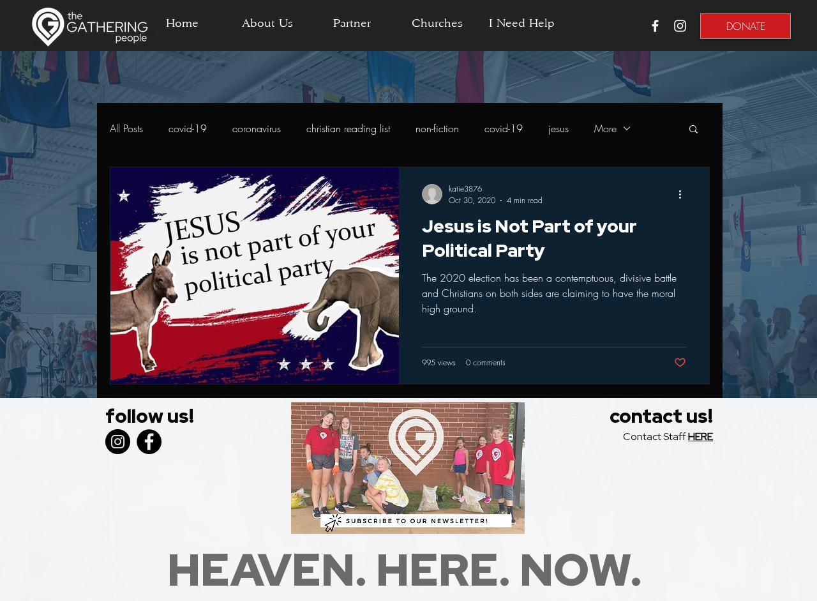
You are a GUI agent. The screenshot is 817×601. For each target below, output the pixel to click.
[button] (693, 130)
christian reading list (348, 128)
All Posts (126, 128)
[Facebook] (149, 441)
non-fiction (437, 128)
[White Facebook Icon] (655, 26)
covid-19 (188, 128)
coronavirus (256, 128)
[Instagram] (117, 441)
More (605, 128)
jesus (558, 128)
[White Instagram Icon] (680, 26)
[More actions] (684, 194)
